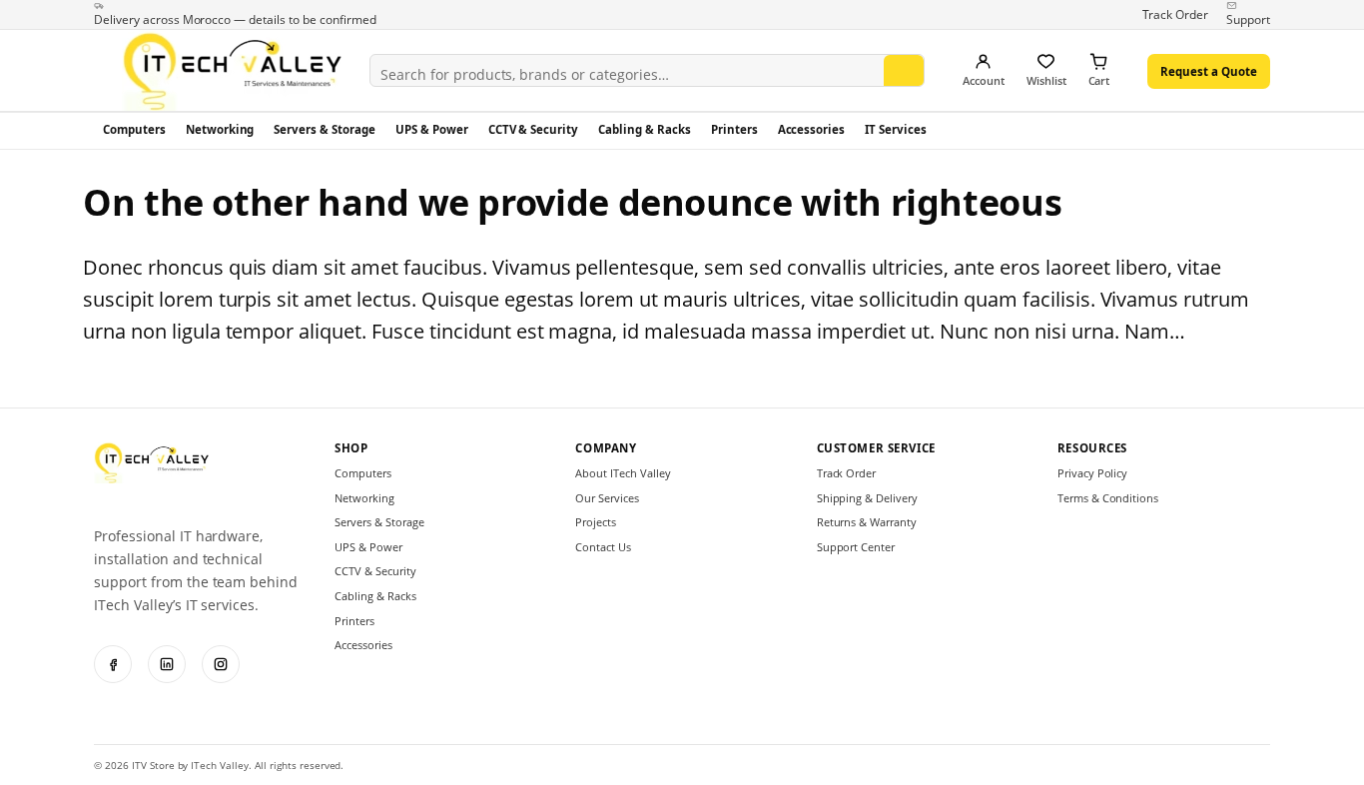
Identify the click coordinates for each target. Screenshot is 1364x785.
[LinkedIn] (167, 664)
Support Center (856, 546)
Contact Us (603, 546)
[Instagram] (221, 664)
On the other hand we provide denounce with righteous (572, 202)
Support (1248, 19)
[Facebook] (113, 664)
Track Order (1175, 14)
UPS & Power (431, 129)
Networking (220, 129)
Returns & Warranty (867, 521)
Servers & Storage (324, 129)
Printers (734, 129)
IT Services (896, 129)
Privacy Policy (1092, 472)
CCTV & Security (533, 129)
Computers (134, 129)
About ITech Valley (622, 472)
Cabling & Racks (644, 129)
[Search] (904, 75)
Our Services (607, 497)
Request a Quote (1208, 71)
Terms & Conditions (1107, 497)
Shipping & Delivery (867, 497)
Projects (595, 521)
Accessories (812, 129)
